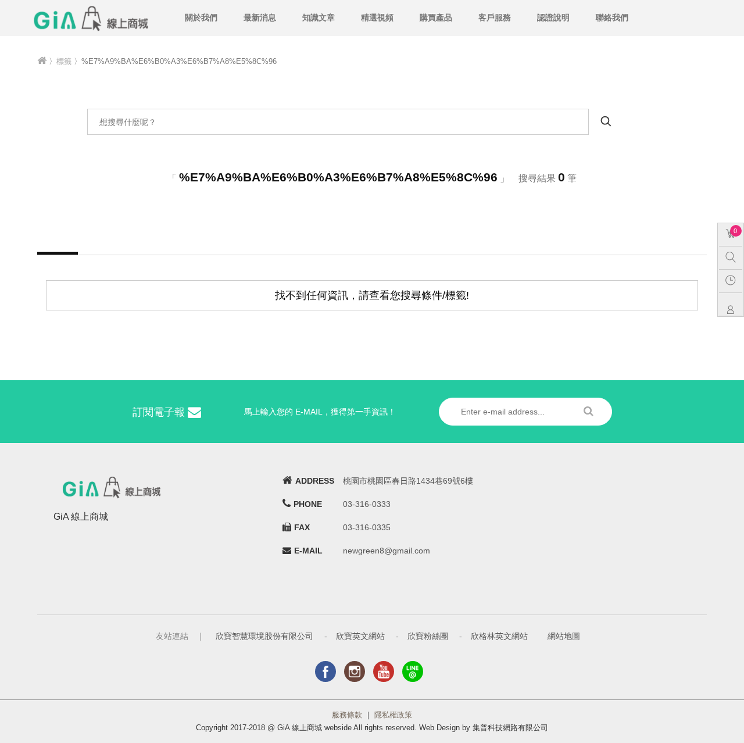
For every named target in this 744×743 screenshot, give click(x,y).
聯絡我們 (612, 17)
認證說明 (553, 17)
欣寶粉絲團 (427, 636)
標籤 (63, 61)
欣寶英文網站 (360, 636)
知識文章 (318, 17)
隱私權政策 (393, 714)
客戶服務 (494, 17)
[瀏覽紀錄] (733, 280)
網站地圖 (564, 636)
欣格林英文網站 (499, 636)
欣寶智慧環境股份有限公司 (264, 636)
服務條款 (347, 714)
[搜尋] (733, 256)
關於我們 (201, 17)
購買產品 (436, 17)
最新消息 (260, 17)
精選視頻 (377, 17)
